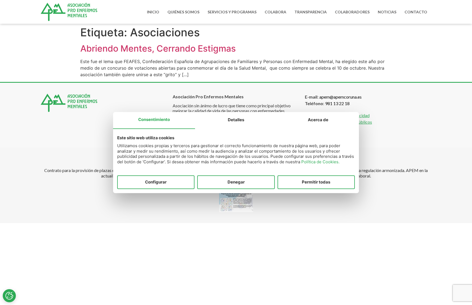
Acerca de (318, 120)
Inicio (153, 12)
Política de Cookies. (320, 161)
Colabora (275, 12)
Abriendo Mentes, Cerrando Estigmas (158, 48)
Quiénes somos (183, 12)
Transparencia (310, 12)
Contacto (416, 12)
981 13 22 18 (337, 103)
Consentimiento (154, 119)
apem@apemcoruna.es (340, 96)
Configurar (156, 182)
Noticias (387, 12)
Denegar (236, 182)
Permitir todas (316, 182)
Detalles (236, 120)
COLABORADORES (352, 12)
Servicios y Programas (232, 12)
